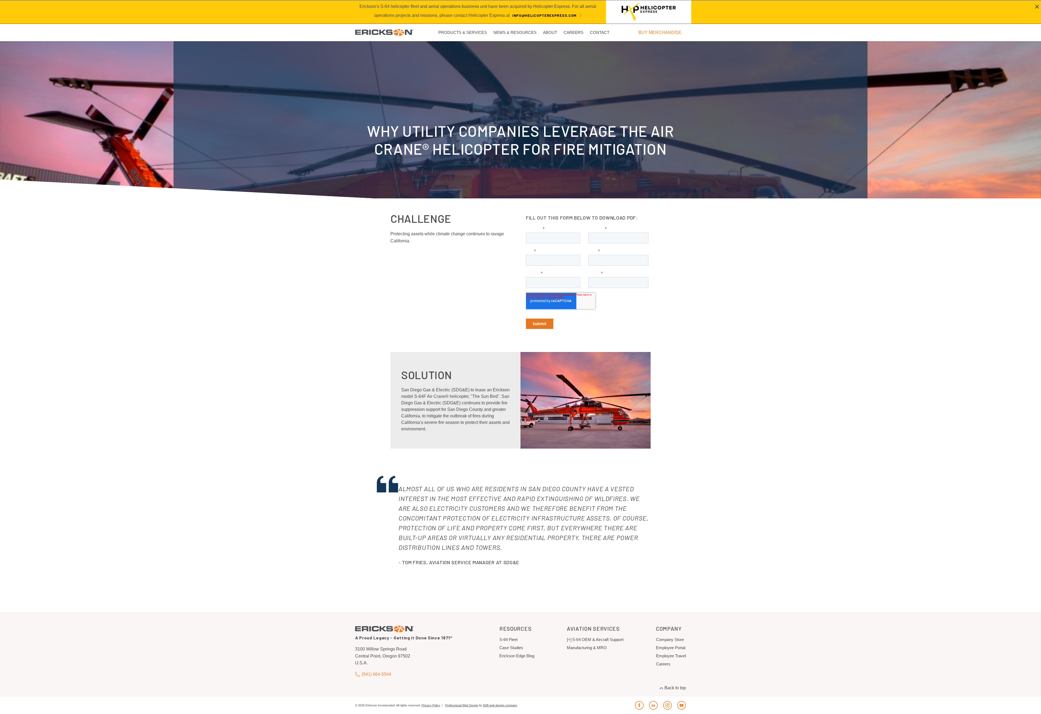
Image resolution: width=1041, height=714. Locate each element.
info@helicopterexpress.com (544, 15)
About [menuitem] (550, 32)
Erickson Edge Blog (516, 655)
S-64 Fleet (508, 639)
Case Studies (511, 647)
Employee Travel (671, 655)
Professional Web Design (461, 705)
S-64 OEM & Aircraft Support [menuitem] (598, 639)
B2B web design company (500, 705)
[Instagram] (667, 705)
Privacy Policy (431, 705)
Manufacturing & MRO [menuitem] (587, 647)
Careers (663, 664)
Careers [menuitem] (573, 32)
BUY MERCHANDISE (660, 32)
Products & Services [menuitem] (462, 32)
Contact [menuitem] (599, 32)
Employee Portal (670, 647)
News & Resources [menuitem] (514, 32)
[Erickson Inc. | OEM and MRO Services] (384, 32)
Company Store (670, 639)
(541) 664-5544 (376, 674)
